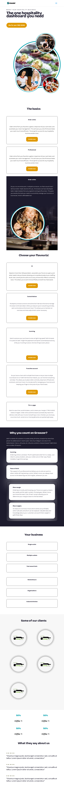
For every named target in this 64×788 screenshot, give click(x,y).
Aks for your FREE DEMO (16, 25)
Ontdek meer (32, 139)
